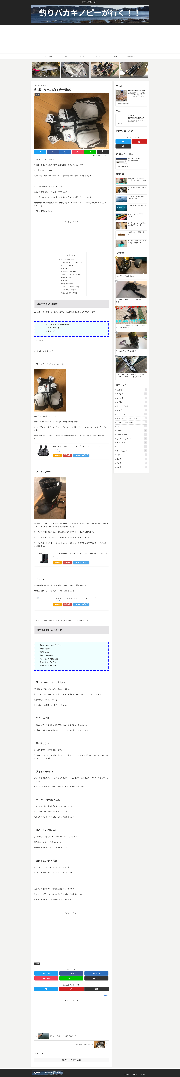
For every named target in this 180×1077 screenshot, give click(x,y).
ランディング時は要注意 (70, 287)
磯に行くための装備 (67, 259)
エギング (131, 398)
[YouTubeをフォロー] (71, 989)
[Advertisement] (90, 39)
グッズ (131, 410)
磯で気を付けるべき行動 (69, 271)
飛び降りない (66, 281)
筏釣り (131, 463)
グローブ (65, 268)
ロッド (131, 447)
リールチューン (131, 435)
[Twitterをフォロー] (46, 989)
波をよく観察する (68, 284)
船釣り (131, 467)
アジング (131, 394)
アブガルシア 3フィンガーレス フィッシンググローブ (74, 598)
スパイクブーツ (67, 265)
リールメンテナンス (131, 439)
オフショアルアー (131, 406)
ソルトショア (131, 414)
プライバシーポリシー (131, 422)
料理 (131, 455)
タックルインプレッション (131, 418)
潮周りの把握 (66, 278)
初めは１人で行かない (69, 290)
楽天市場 (67, 455)
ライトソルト (131, 426)
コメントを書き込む (71, 1060)
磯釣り (131, 459)
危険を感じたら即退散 (69, 293)
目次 (68, 255)
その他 (37, 963)
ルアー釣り (131, 443)
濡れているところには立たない (72, 275)
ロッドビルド (131, 451)
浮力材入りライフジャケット (72, 262)
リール (131, 430)
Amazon (57, 455)
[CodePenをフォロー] (96, 989)
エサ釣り (131, 402)
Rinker (60, 451)
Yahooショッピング (81, 455)
